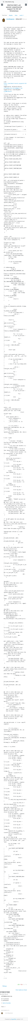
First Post (4, 15)
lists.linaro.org (9, 2)
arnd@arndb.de (7, 91)
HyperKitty (13, 1019)
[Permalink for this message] (26, 984)
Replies (11, 15)
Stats (16, 15)
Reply (5, 986)
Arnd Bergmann (10, 19)
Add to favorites (7, 1003)
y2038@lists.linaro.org (6, 996)
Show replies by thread (21, 990)
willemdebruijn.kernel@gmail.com (13, 88)
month (21, 15)
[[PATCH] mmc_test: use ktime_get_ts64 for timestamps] (2, 5)
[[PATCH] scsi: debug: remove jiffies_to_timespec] (26, 5)
